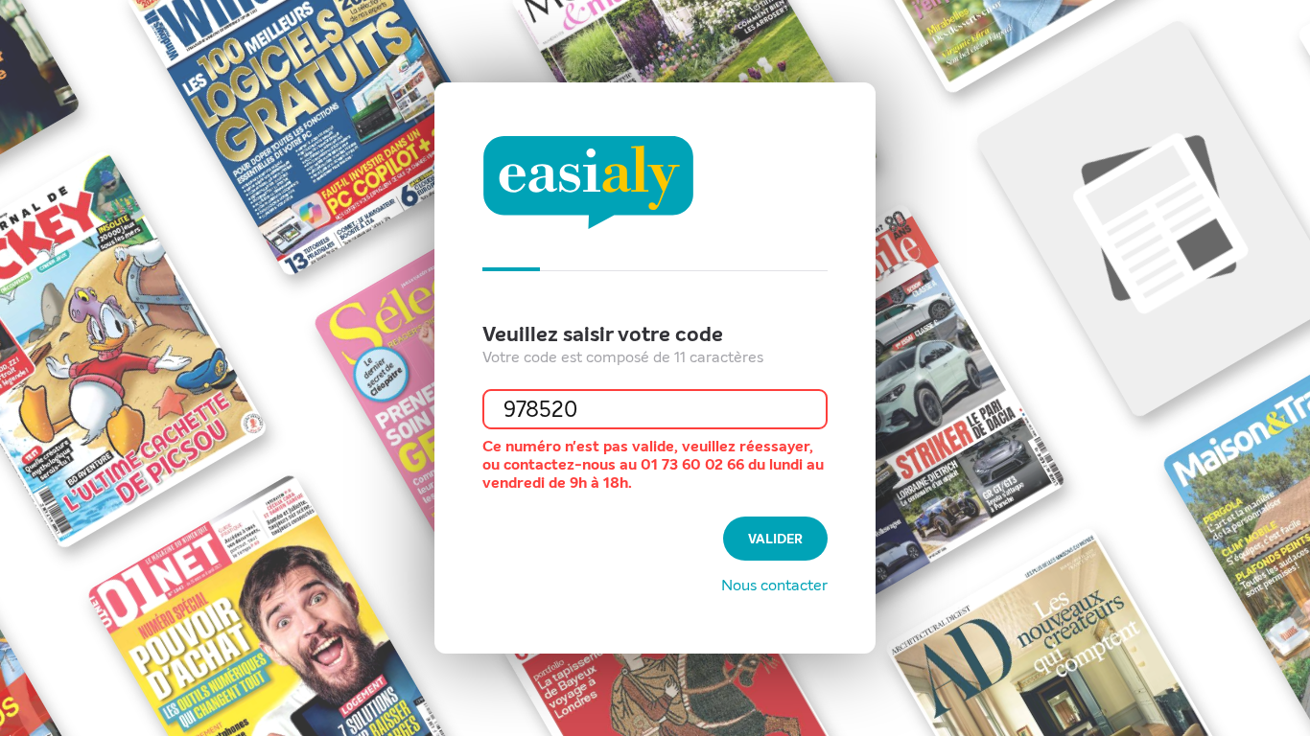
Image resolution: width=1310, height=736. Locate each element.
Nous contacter (774, 585)
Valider (775, 539)
